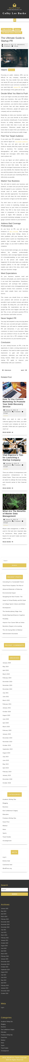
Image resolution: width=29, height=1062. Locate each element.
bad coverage (14, 231)
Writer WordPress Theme (11, 1057)
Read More (7, 432)
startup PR (17, 87)
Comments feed (7, 864)
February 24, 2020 (10, 410)
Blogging (5, 803)
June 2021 (6, 696)
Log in (4, 857)
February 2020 (7, 730)
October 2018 (7, 783)
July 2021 (5, 693)
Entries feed (6, 861)
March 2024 (6, 674)
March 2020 (6, 726)
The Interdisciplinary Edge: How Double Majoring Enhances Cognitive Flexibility (14, 615)
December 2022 (7, 689)
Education (6, 814)
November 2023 (7, 685)
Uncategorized (7, 840)
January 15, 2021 (8, 44)
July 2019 (5, 756)
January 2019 (7, 775)
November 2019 (7, 741)
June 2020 (6, 719)
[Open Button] (14, 20)
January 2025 (7, 662)
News (4, 829)
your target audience (21, 141)
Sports (5, 833)
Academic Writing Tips (9, 799)
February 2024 (7, 677)
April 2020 (6, 723)
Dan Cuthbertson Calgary (10, 810)
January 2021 (7, 708)
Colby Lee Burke (14, 13)
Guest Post (6, 822)
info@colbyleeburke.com (14, 9)
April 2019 (6, 768)
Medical (5, 825)
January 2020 (7, 734)
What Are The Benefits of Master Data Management (14, 513)
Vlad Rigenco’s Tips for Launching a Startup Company (13, 457)
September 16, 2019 (11, 463)
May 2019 (6, 764)
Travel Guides (7, 837)
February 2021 (7, 704)
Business (17, 29)
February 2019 (7, 771)
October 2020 (7, 711)
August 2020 (6, 715)
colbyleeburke (20, 44)
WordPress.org (7, 868)
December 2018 (7, 779)
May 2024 (6, 666)
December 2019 (7, 738)
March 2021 (6, 700)
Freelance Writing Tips (9, 818)
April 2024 (6, 670)
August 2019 (6, 753)
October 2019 (7, 745)
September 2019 (7, 749)
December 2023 (7, 681)
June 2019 (6, 760)
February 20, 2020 (10, 519)
